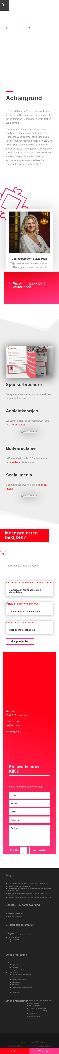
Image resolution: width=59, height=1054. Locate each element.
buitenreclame (13, 462)
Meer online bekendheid (22, 630)
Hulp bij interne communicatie (25, 611)
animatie (38, 1005)
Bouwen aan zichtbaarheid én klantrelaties (25, 591)
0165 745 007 (13, 721)
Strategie (11, 933)
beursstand (15, 990)
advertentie (15, 985)
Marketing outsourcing (15, 916)
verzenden (40, 850)
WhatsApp (44, 1051)
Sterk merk (11, 963)
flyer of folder (16, 977)
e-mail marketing (34, 1016)
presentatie (15, 992)
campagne (15, 939)
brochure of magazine (19, 979)
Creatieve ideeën (13, 937)
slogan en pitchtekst (18, 970)
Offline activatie (13, 972)
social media (33, 1013)
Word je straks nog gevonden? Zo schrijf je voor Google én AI (28, 883)
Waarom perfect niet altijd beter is (19, 886)
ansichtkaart (16, 982)
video (31, 1005)
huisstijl (19, 965)
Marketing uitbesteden (15, 913)
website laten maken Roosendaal (40, 1000)
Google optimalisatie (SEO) (38, 1008)
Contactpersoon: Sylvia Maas (30, 258)
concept (14, 942)
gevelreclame (27, 987)
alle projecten (20, 641)
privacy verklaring (26, 1046)
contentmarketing (34, 1003)
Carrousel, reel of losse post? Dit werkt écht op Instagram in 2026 (29, 897)
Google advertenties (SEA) (38, 1011)
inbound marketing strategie (21, 935)
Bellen (14, 1051)
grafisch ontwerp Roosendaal (21, 974)
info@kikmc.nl (13, 725)
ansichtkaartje (18, 424)
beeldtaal (15, 967)
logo (13, 965)
